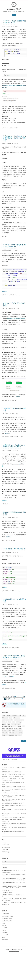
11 (7, 698)
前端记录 (4, 930)
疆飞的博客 (4, 925)
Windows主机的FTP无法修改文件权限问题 (11, 803)
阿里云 (20, 735)
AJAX (3, 715)
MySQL (4, 724)
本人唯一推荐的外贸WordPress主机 (9, 759)
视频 (16, 735)
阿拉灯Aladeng (5, 932)
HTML (11, 719)
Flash (10, 717)
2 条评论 (9, 604)
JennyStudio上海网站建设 (8, 676)
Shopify (19, 726)
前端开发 (7, 400)
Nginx (8, 724)
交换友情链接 (5, 939)
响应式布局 (20, 730)
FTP (14, 717)
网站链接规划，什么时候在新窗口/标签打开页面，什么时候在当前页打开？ (14, 138)
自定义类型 (11, 735)
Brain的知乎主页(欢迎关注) (7, 918)
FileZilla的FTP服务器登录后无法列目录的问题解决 (13, 831)
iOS (22, 719)
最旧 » (22, 698)
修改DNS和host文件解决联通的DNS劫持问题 (11, 786)
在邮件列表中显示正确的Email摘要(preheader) (12, 817)
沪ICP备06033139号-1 (14, 951)
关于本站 (10, 890)
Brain (3, 890)
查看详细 (4, 291)
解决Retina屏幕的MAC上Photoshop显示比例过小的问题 (14, 809)
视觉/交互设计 (5, 851)
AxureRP (8, 715)
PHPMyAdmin (18, 724)
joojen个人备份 (5, 934)
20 (14, 698)
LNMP (15, 436)
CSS (3, 717)
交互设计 (4, 730)
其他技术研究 (8, 436)
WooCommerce (9, 728)
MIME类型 (18, 722)
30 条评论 (9, 308)
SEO (6, 236)
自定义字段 (15, 127)
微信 (7, 732)
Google (18, 717)
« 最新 (14, 696)
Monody (3, 937)
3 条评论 (9, 26)
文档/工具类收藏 (5, 913)
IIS (19, 719)
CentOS (24, 715)
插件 (17, 732)
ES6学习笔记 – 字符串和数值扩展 (14, 549)
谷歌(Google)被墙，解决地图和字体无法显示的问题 (13, 782)
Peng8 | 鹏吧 (4, 927)
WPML (15, 728)
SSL (23, 726)
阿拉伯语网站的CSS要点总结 (8, 793)
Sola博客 (4, 923)
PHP (18, 436)
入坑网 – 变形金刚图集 (7, 920)
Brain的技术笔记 (14, 9)
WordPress (7, 127)
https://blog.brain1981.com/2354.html (16, 318)
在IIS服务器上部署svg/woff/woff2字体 (10, 771)
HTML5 (15, 719)
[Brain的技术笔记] (14, 4)
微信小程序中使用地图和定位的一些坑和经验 (11, 774)
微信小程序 (14, 400)
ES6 (13, 590)
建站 (14, 688)
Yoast (20, 728)
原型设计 (14, 730)
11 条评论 (9, 661)
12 (9, 698)
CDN (20, 715)
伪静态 (9, 730)
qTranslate (4, 726)
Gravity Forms (16, 294)
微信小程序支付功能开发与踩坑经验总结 (10, 776)
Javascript (17, 590)
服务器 (21, 436)
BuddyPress (14, 715)
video (3, 728)
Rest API (10, 726)
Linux (9, 722)
